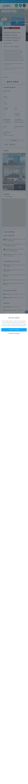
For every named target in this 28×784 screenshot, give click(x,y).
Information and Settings (14, 333)
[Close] (26, 312)
